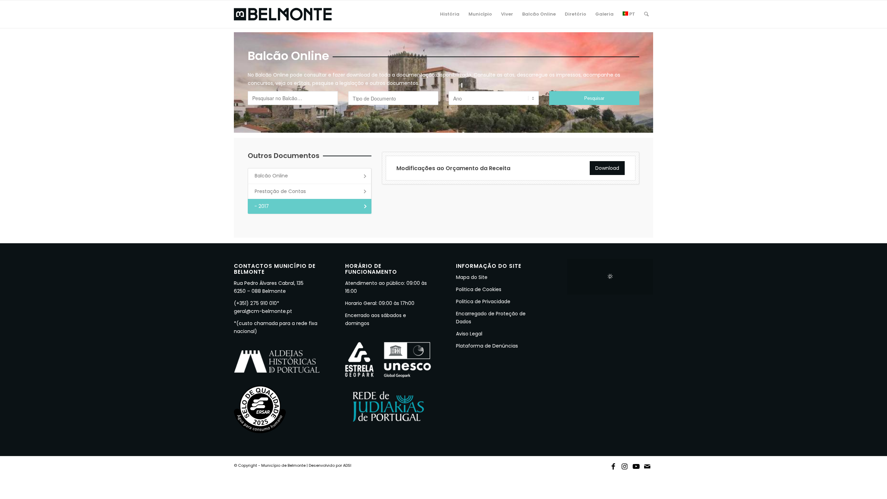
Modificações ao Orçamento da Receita (453, 168)
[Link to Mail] (647, 465)
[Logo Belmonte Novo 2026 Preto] (283, 14)
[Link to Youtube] (636, 465)
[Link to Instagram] (625, 465)
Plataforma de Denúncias (487, 345)
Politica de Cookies (478, 289)
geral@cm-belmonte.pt (263, 311)
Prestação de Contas (280, 191)
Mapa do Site (472, 277)
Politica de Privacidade (483, 301)
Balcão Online (271, 175)
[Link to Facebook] (613, 465)
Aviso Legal (469, 333)
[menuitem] (450, 14)
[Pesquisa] (646, 14)
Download (607, 168)
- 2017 (261, 206)
